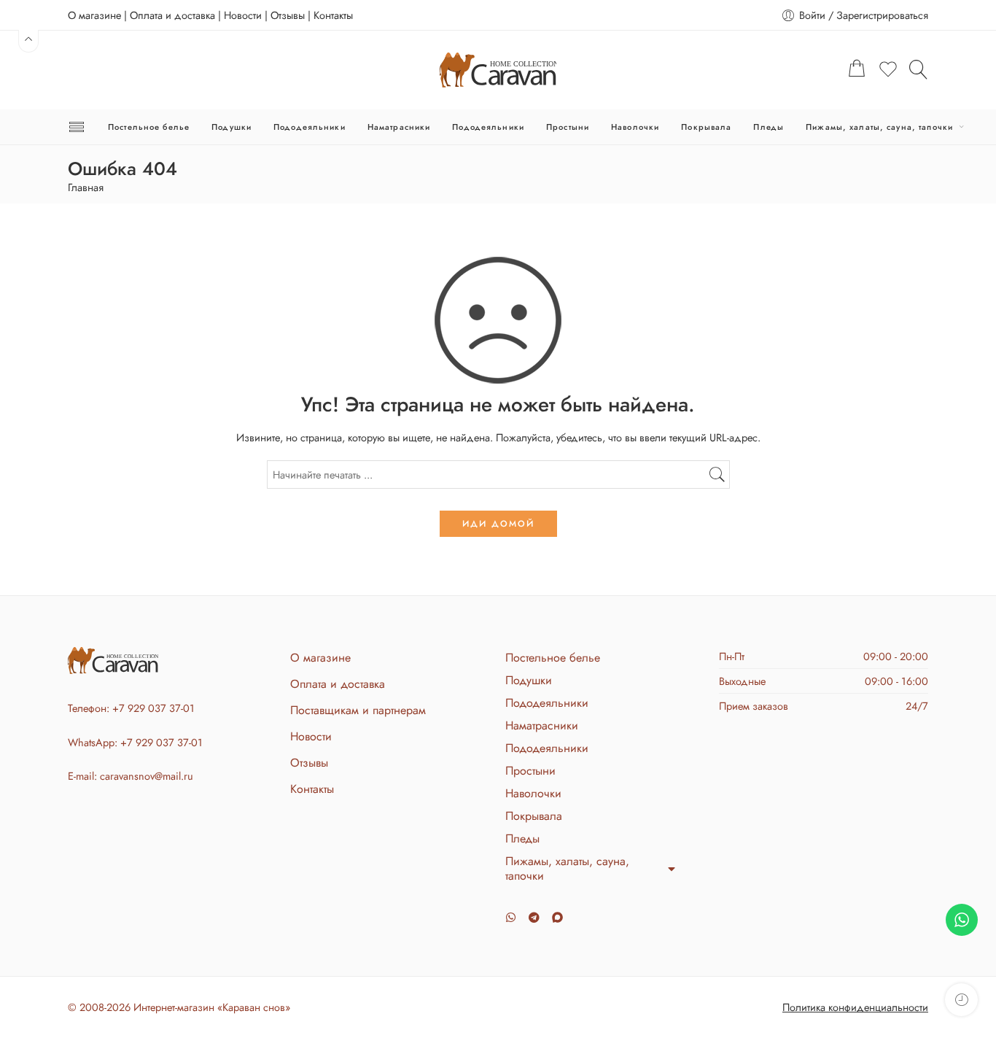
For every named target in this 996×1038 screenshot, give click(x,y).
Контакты (333, 15)
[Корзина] (857, 70)
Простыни (567, 127)
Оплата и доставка (172, 15)
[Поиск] (918, 69)
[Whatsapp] (510, 917)
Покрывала (706, 127)
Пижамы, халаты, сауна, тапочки (879, 127)
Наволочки (635, 127)
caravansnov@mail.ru (146, 775)
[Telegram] (534, 917)
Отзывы (288, 15)
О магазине (94, 15)
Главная (86, 187)
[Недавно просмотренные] (961, 999)
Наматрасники (399, 127)
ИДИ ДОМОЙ (498, 523)
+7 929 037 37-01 (153, 708)
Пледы (768, 127)
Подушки (231, 127)
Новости (243, 15)
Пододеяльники (309, 127)
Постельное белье (149, 127)
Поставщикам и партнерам (358, 710)
